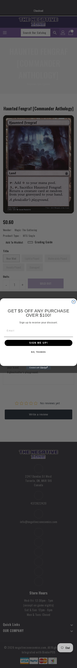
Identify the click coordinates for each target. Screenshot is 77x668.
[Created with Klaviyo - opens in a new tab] (38, 368)
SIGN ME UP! (38, 343)
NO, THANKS (38, 352)
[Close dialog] (73, 302)
